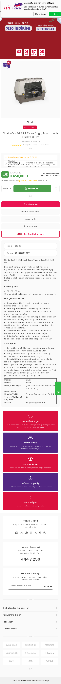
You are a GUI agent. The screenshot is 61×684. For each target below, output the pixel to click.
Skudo (18, 246)
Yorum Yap (43, 145)
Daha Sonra (40, 14)
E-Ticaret (22, 680)
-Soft (14, 680)
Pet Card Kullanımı (33, 234)
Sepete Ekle (34, 188)
